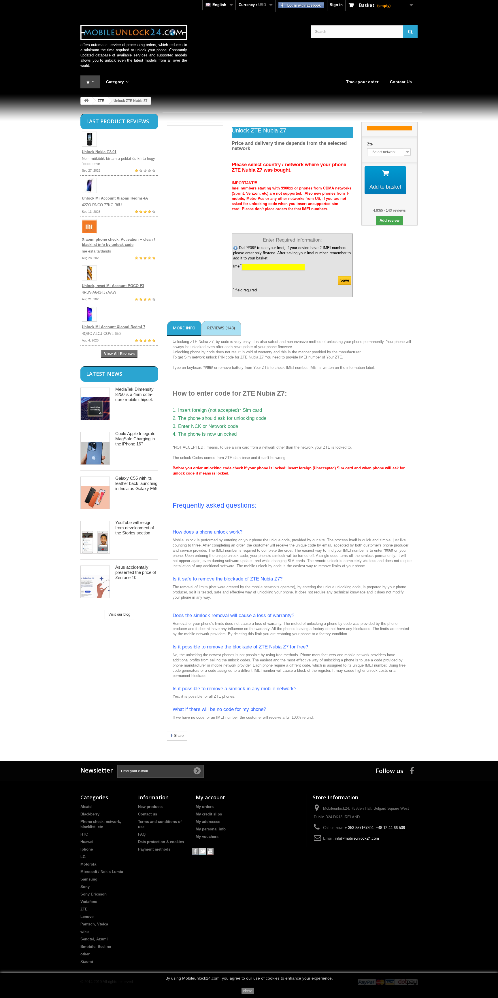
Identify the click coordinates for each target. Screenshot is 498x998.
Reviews (221, 328)
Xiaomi (86, 961)
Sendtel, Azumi (94, 939)
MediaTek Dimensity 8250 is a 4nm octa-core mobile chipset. (134, 394)
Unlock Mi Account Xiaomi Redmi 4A (115, 198)
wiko (84, 931)
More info (184, 328)
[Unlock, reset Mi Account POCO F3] (119, 272)
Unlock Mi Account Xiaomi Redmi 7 (113, 327)
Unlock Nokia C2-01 (99, 152)
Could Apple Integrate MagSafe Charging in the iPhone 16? (135, 438)
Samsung (88, 879)
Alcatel (86, 807)
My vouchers (207, 836)
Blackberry (89, 814)
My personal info (211, 829)
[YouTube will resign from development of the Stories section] (95, 537)
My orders (205, 807)
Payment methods (154, 849)
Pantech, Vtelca (94, 924)
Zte (370, 144)
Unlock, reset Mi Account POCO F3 (113, 286)
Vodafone (88, 902)
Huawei (86, 842)
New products (150, 807)
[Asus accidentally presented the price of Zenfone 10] (95, 582)
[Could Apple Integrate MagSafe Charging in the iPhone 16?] (95, 448)
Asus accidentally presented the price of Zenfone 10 (135, 572)
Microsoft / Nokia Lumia (101, 872)
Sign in (336, 5)
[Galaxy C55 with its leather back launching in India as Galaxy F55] (95, 493)
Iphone (86, 849)
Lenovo (87, 916)
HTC (84, 834)
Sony (85, 887)
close (247, 990)
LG (83, 857)
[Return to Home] (86, 101)
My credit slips (209, 814)
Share (178, 735)
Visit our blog (119, 614)
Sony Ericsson (93, 894)
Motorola (88, 864)
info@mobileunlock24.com (357, 838)
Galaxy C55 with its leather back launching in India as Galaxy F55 (136, 483)
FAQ (142, 834)
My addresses (208, 821)
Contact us (147, 814)
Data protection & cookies (161, 842)
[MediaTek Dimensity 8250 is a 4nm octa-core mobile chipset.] (95, 404)
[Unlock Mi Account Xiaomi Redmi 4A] (119, 185)
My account (210, 797)
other (85, 954)
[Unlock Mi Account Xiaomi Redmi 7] (119, 314)
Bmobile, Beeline (95, 946)
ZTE (101, 101)
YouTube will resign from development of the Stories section (134, 527)
